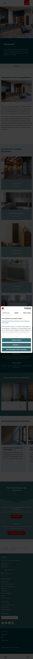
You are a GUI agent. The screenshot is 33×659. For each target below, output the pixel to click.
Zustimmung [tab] (6, 313)
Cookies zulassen (16, 340)
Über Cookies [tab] (27, 313)
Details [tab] (17, 313)
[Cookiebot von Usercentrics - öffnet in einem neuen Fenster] (24, 308)
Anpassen (15, 344)
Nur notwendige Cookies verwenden (16, 349)
